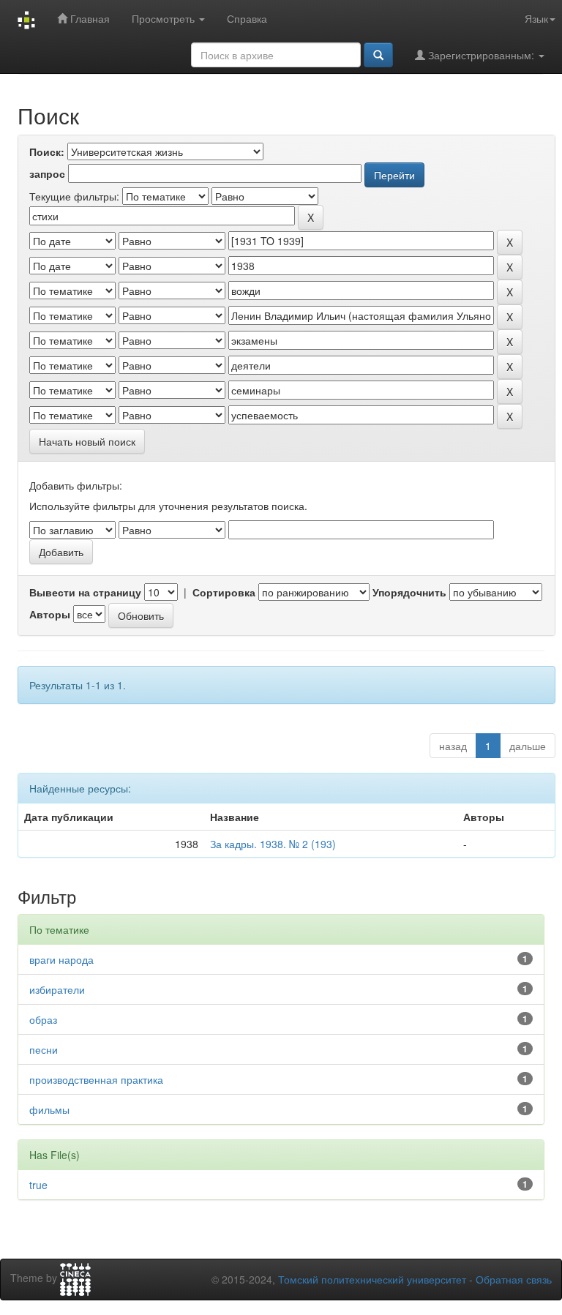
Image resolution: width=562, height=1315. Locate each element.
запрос (47, 173)
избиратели (57, 989)
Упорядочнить (409, 592)
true (38, 1184)
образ (43, 1019)
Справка (247, 18)
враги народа (61, 959)
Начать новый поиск (87, 441)
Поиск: (46, 151)
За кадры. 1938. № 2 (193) (273, 843)
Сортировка (223, 592)
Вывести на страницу (85, 592)
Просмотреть (165, 18)
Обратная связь (514, 1279)
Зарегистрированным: (481, 55)
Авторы (49, 614)
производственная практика (96, 1079)
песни (43, 1049)
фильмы (49, 1109)
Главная (88, 18)
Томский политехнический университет (372, 1279)
